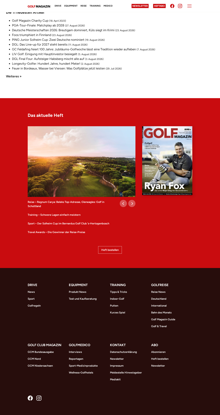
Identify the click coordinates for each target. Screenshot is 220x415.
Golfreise (160, 285)
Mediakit (115, 379)
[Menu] (189, 6)
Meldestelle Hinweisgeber (126, 372)
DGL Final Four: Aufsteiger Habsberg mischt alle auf (48, 59)
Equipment (71, 5)
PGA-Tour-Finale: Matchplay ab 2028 (38, 25)
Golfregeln (34, 305)
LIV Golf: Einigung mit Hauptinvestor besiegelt (44, 54)
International (159, 305)
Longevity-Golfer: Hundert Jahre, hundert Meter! (46, 63)
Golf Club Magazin (44, 345)
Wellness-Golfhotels (81, 372)
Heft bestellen (110, 250)
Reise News (158, 292)
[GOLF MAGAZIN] (39, 6)
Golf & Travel (159, 326)
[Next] (131, 203)
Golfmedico (79, 345)
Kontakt (118, 345)
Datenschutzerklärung (123, 352)
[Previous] (123, 203)
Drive (58, 5)
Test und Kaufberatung (83, 298)
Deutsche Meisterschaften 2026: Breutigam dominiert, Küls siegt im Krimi (63, 30)
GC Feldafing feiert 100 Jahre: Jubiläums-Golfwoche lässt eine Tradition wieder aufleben (74, 49)
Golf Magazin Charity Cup (30, 20)
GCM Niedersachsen (40, 365)
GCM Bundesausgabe (41, 352)
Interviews (75, 352)
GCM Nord (34, 358)
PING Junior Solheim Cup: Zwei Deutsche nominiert (48, 40)
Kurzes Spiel (117, 312)
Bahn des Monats (161, 312)
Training (95, 5)
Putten (114, 305)
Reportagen (76, 358)
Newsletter (140, 5)
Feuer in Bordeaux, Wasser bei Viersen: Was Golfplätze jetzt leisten (58, 68)
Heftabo (159, 5)
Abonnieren (158, 352)
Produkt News (77, 292)
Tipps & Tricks (118, 292)
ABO (154, 345)
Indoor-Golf (117, 298)
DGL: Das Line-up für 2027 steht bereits (39, 44)
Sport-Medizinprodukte (83, 365)
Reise (84, 5)
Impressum (117, 365)
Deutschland (158, 298)
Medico (108, 5)
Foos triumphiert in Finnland (31, 35)
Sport (31, 298)
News (31, 292)
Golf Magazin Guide (163, 319)
